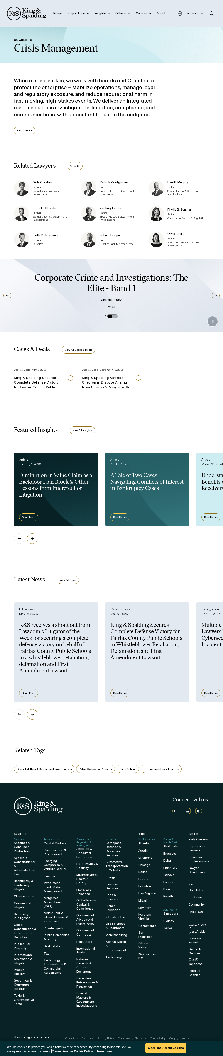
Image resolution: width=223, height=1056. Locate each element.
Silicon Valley (143, 945)
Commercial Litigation (22, 905)
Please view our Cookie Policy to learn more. (82, 1051)
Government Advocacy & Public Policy (85, 920)
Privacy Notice (106, 1038)
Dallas (142, 872)
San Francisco (145, 935)
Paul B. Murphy (177, 182)
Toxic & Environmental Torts (24, 1000)
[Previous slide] (19, 538)
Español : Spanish (195, 973)
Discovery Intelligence (22, 916)
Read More (28, 517)
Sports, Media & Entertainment (116, 946)
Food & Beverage (112, 897)
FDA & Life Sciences (83, 892)
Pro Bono (195, 897)
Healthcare (84, 942)
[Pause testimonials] (212, 321)
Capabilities (21, 834)
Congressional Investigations (161, 768)
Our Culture (197, 890)
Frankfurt (170, 868)
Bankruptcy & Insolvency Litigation (23, 885)
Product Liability (20, 972)
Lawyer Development (198, 870)
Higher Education (113, 908)
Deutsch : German (195, 951)
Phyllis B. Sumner (179, 209)
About (192, 885)
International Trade (85, 951)
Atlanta (143, 843)
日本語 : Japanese (196, 962)
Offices (142, 834)
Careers (193, 834)
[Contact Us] (175, 811)
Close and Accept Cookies (166, 1047)
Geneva (168, 875)
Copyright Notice (179, 1038)
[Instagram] (198, 811)
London (168, 882)
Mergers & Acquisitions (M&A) (53, 902)
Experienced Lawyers (197, 848)
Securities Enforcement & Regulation (87, 982)
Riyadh (168, 896)
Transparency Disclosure (132, 1038)
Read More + (24, 130)
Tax (46, 953)
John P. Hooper (110, 235)
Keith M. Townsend (46, 235)
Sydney (168, 921)
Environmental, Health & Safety (87, 879)
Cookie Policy (158, 1038)
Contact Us (71, 1038)
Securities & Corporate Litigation (23, 985)
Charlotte (145, 858)
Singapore (170, 914)
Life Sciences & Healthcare (115, 926)
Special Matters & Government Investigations (44, 768)
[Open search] (212, 14)
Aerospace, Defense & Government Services (114, 849)
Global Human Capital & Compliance (86, 905)
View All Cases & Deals (78, 349)
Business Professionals (199, 859)
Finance (49, 876)
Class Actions (128, 768)
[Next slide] (32, 538)
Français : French (195, 940)
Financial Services (112, 886)
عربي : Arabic (197, 931)
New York (144, 908)
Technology (114, 957)
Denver (143, 879)
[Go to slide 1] (105, 316)
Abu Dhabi (170, 846)
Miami (142, 900)
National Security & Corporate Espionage (83, 965)
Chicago (144, 865)
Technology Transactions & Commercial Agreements (55, 966)
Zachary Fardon (111, 208)
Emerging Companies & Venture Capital (55, 865)
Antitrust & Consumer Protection (22, 847)
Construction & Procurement (55, 852)
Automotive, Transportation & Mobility (117, 866)
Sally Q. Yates (42, 182)
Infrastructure (116, 917)
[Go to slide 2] (112, 316)
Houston (144, 886)
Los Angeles (147, 893)
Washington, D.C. (147, 956)
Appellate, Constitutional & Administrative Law (24, 866)
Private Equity (54, 928)
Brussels (169, 853)
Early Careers (198, 839)
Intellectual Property (22, 946)
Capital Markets (55, 843)
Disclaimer (88, 1038)
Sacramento (147, 926)
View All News (68, 579)
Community (197, 904)
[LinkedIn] (187, 811)
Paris (167, 889)
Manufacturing (116, 935)
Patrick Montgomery (114, 182)
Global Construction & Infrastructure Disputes (25, 931)
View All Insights (82, 430)
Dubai (167, 860)
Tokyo (167, 928)
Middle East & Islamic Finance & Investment (56, 917)
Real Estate (52, 946)
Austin (143, 850)
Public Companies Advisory (95, 768)
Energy (110, 877)
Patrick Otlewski (44, 208)
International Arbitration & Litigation (23, 959)
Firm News (196, 912)
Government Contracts (85, 932)
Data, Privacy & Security (87, 866)
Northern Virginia (144, 917)
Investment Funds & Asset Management (54, 887)
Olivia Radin (175, 234)
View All (75, 166)
